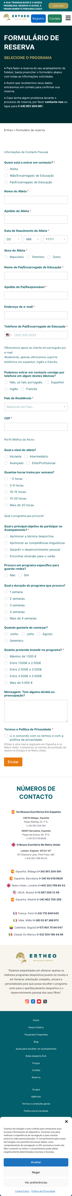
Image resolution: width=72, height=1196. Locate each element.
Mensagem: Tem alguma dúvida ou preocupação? (29, 693)
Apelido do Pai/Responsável (25, 287)
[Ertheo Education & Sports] (16, 17)
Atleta (14, 169)
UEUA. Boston (38, 892)
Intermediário (39, 456)
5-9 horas (16, 485)
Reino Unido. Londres (38, 885)
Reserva (36, 1077)
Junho (14, 634)
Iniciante (15, 456)
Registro (38, 18)
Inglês (14, 389)
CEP (8, 418)
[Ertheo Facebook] (33, 1001)
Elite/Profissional (43, 463)
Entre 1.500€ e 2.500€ (25, 663)
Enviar (13, 762)
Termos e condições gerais (36, 1103)
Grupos (36, 1089)
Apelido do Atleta (17, 211)
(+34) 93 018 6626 (36, 838)
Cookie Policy (22, 1191)
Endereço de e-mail (19, 306)
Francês (31, 389)
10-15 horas (18, 492)
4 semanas (17, 612)
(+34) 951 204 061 (30, 106)
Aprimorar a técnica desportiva (32, 536)
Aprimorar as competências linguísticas (37, 543)
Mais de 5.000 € (21, 682)
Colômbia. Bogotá (38, 927)
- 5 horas (16, 479)
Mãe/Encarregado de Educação (32, 175)
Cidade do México (38, 934)
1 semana (16, 592)
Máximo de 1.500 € (23, 656)
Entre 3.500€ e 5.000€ (26, 676)
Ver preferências (36, 1182)
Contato (54, 18)
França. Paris (38, 913)
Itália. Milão (38, 920)
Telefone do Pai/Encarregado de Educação (36, 326)
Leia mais (58, 5)
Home (36, 1020)
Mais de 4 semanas (23, 618)
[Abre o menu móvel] (68, 18)
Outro (57, 257)
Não (13, 575)
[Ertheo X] (45, 1001)
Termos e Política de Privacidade (28, 729)
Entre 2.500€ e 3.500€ (26, 669)
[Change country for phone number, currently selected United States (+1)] (8, 335)
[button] (66, 1121)
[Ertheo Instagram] (27, 1001)
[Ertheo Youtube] (39, 1001)
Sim (26, 575)
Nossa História (36, 1027)
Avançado (17, 463)
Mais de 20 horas (22, 505)
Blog (36, 1041)
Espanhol (57, 382)
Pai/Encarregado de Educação (31, 182)
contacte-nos (54, 102)
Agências (36, 1096)
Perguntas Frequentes (36, 1034)
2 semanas (17, 598)
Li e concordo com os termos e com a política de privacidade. (36, 737)
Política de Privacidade (43, 1191)
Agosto (47, 634)
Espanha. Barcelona (38, 878)
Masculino (17, 257)
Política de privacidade (36, 1111)
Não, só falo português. (26, 382)
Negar (36, 1172)
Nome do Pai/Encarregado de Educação (34, 267)
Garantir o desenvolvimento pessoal (35, 549)
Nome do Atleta (16, 191)
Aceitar (36, 1162)
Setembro (16, 640)
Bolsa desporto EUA (36, 1056)
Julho (30, 634)
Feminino (38, 257)
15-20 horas (18, 498)
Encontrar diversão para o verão (32, 556)
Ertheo (8, 130)
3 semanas (17, 605)
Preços (36, 1063)
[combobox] (36, 407)
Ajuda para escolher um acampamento (36, 1048)
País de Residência (18, 398)
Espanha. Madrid (38, 899)
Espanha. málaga (38, 871)
